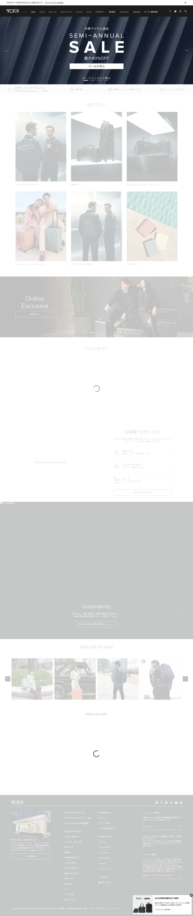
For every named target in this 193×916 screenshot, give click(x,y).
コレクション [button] (124, 12)
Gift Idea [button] (136, 12)
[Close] (185, 2)
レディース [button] (52, 12)
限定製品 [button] (112, 12)
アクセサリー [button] (100, 12)
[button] (66, 11)
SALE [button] (25, 12)
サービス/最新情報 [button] (151, 12)
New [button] (33, 12)
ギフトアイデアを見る (54, 2)
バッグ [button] (88, 12)
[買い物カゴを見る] (185, 11)
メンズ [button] (42, 12)
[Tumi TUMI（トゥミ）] (12, 10)
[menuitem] (25, 11)
